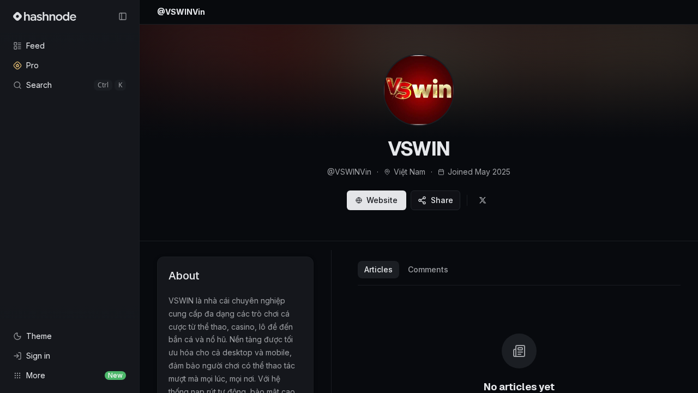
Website (382, 200)
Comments (428, 269)
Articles (378, 269)
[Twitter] (482, 200)
